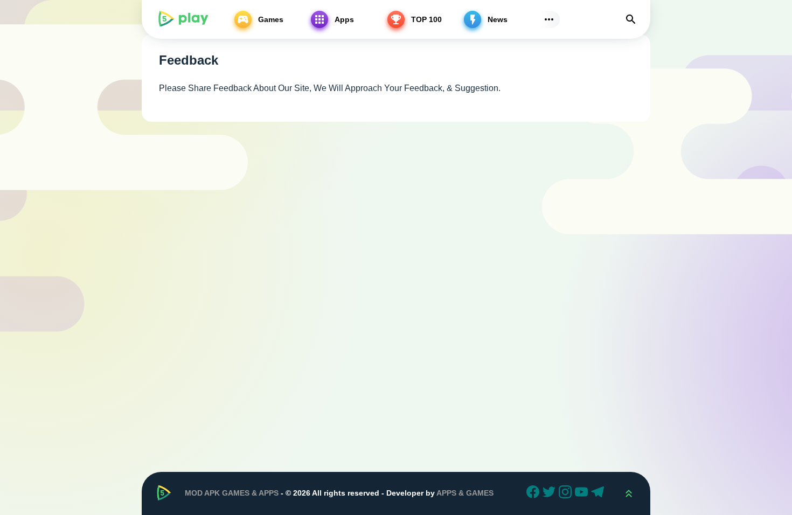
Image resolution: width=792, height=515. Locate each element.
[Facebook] (534, 493)
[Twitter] (551, 493)
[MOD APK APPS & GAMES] (182, 19)
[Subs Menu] (549, 19)
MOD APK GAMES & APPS (232, 493)
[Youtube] (583, 493)
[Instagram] (567, 493)
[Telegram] (599, 493)
